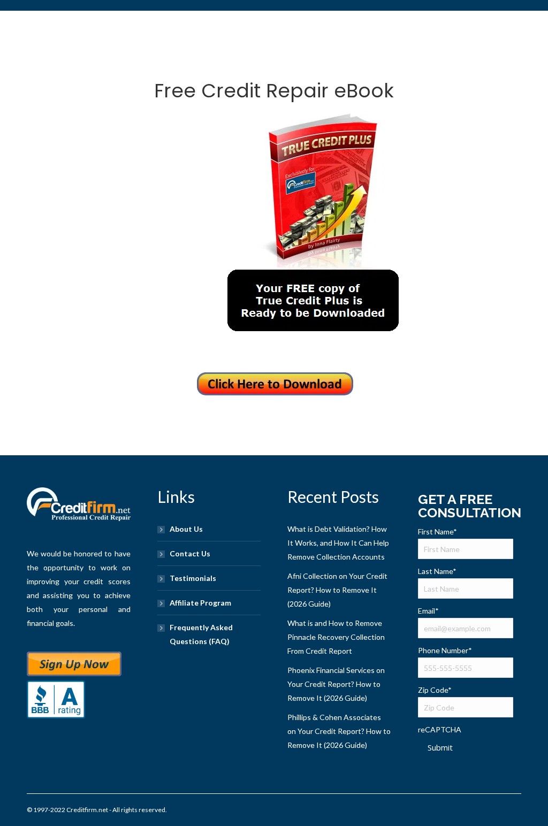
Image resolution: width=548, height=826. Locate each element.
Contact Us (190, 553)
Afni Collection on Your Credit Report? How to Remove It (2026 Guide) (337, 589)
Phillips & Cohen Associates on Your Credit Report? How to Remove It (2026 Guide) (339, 731)
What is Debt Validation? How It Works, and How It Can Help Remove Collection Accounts (338, 542)
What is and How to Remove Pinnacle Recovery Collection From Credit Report (336, 636)
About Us (186, 528)
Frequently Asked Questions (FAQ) (201, 634)
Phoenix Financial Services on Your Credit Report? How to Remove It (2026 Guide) (336, 684)
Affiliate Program (200, 602)
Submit (440, 747)
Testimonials (193, 578)
